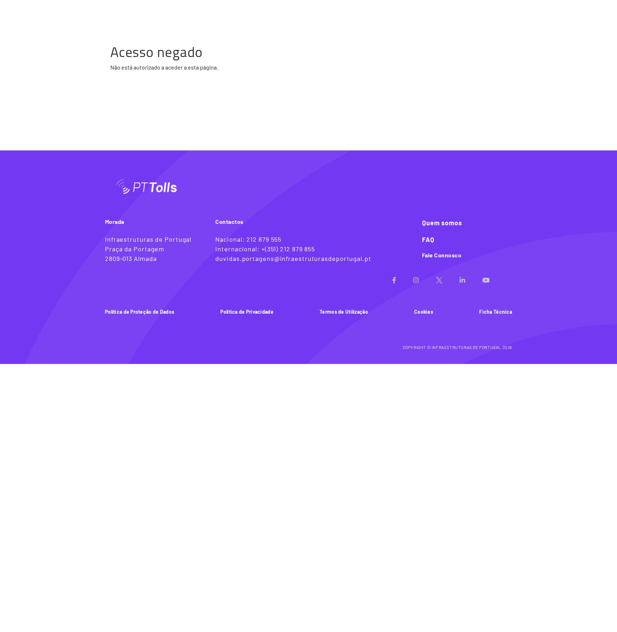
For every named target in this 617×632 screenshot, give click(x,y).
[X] (448, 278)
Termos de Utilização (344, 312)
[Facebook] (402, 278)
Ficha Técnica (495, 312)
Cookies (423, 312)
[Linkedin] (471, 278)
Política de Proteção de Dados (139, 312)
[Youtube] (494, 278)
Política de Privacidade (246, 312)
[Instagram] (424, 278)
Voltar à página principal (473, 13)
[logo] (137, 13)
